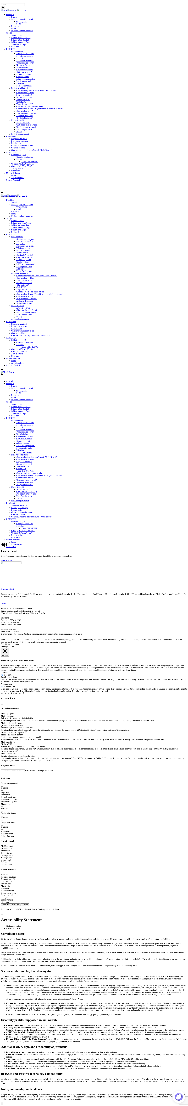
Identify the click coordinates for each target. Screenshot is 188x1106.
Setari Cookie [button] (6, 644)
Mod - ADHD (7, 742)
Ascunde (24, 905)
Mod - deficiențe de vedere (12, 723)
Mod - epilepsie (7, 714)
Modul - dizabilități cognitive (13, 732)
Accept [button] (16, 644)
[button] (2, 786)
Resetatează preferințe (10, 905)
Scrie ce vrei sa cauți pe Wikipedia (39, 771)
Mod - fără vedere (8, 751)
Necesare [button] (4, 672)
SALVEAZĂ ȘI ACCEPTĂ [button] (12, 693)
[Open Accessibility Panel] (2, 1103)
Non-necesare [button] (6, 684)
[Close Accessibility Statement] (2, 914)
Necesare (8, 675)
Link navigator (7, 900)
